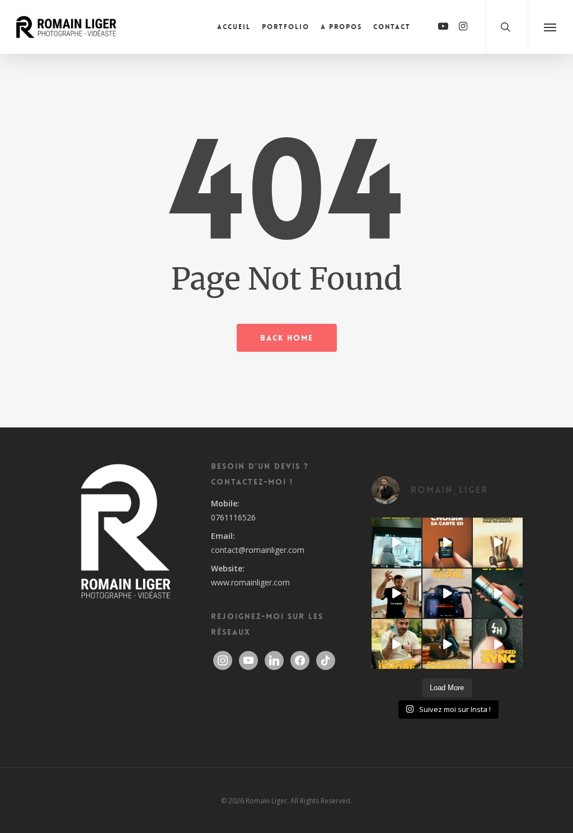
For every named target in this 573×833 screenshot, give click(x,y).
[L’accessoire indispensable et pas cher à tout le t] (498, 542)
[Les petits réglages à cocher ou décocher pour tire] (396, 644)
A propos (341, 27)
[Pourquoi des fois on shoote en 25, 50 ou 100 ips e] (447, 593)
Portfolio (285, 27)
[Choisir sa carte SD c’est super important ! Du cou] (447, 542)
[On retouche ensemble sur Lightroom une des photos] (447, 644)
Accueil (234, 27)
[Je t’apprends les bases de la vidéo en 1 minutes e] (396, 542)
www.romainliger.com (250, 582)
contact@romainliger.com (257, 550)
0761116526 (233, 517)
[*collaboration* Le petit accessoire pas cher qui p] (498, 593)
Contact (392, 27)
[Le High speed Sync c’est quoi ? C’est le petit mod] (498, 644)
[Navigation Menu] (550, 27)
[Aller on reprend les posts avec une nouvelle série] (396, 593)
